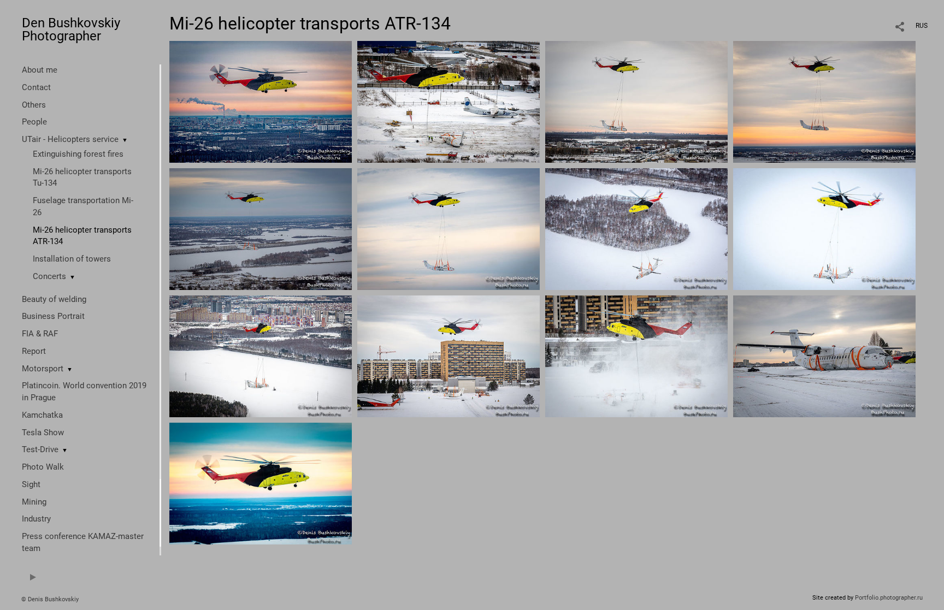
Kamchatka (42, 415)
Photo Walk (43, 467)
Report (34, 351)
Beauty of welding (54, 299)
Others (34, 105)
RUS (922, 25)
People (34, 122)
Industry (36, 519)
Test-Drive (40, 449)
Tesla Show (43, 432)
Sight (31, 484)
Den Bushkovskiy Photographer (71, 29)
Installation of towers (72, 259)
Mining (34, 502)
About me (39, 70)
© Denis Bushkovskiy (50, 599)
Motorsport (42, 369)
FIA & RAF (40, 334)
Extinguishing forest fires (78, 154)
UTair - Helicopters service (70, 139)
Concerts (49, 276)
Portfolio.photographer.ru (889, 597)
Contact (36, 87)
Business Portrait (53, 316)
